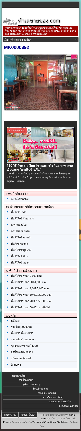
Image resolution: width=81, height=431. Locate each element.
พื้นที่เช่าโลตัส (18, 212)
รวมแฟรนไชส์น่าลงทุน (23, 339)
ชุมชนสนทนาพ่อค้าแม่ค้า (25, 345)
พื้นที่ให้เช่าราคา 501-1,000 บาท (29, 282)
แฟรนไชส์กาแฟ (20, 199)
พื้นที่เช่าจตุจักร (19, 243)
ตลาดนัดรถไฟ (19, 224)
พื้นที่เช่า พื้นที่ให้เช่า (22, 333)
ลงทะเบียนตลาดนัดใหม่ (53, 397)
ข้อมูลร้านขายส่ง (40, 389)
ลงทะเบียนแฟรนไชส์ (47, 393)
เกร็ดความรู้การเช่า (21, 358)
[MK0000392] (40, 108)
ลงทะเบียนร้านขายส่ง (68, 406)
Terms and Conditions (44, 422)
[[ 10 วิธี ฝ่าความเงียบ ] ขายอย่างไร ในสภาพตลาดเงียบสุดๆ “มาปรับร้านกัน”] (40, 161)
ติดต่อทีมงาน (10, 415)
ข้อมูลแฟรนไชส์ (18, 376)
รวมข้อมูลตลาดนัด (21, 326)
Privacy (7, 422)
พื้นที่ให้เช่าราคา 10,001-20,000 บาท (31, 294)
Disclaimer (62, 422)
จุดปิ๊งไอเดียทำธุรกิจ (22, 352)
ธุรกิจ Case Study (31, 384)
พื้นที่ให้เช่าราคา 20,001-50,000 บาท (31, 301)
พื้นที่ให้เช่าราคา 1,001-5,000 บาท (30, 288)
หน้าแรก (15, 320)
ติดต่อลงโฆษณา (28, 415)
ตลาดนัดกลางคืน (20, 231)
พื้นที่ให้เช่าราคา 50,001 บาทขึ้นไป (30, 307)
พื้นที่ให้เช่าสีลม (19, 256)
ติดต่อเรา (16, 364)
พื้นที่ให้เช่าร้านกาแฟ (22, 218)
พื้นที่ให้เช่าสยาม (20, 262)
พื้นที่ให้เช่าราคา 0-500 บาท (26, 275)
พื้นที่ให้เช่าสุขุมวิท (21, 249)
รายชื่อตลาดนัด (26, 380)
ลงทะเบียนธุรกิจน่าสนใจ (60, 402)
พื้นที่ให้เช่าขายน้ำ (21, 237)
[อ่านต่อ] (21, 181)
